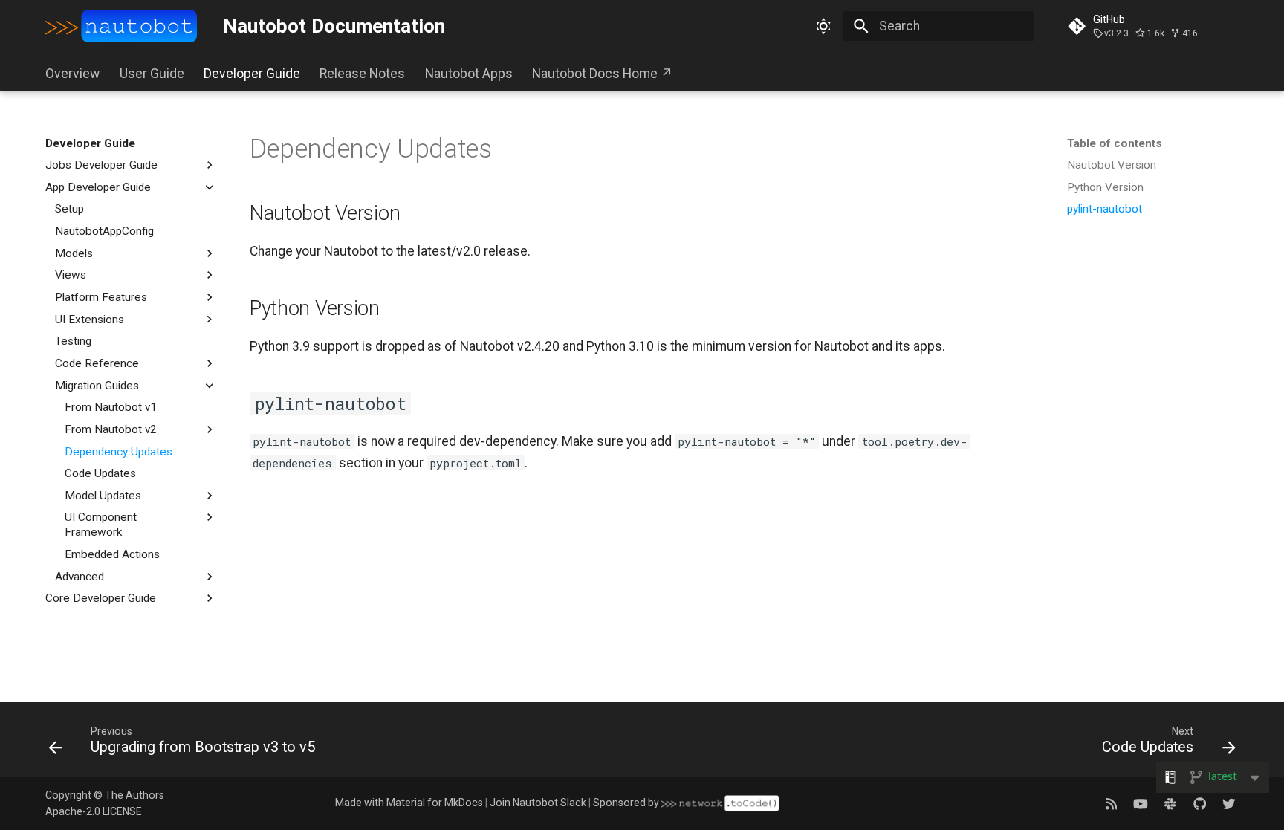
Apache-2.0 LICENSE (93, 811)
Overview (72, 73)
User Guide (151, 73)
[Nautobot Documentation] (121, 26)
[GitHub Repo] (1200, 803)
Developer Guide (252, 73)
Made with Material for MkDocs (409, 802)
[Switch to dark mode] (823, 26)
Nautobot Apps (468, 73)
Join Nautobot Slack (538, 802)
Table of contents (1114, 143)
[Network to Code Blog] (1111, 803)
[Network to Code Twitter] (1229, 803)
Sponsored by (627, 802)
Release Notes (362, 73)
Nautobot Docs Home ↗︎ (602, 73)
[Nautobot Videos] (1141, 803)
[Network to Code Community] (1170, 803)
